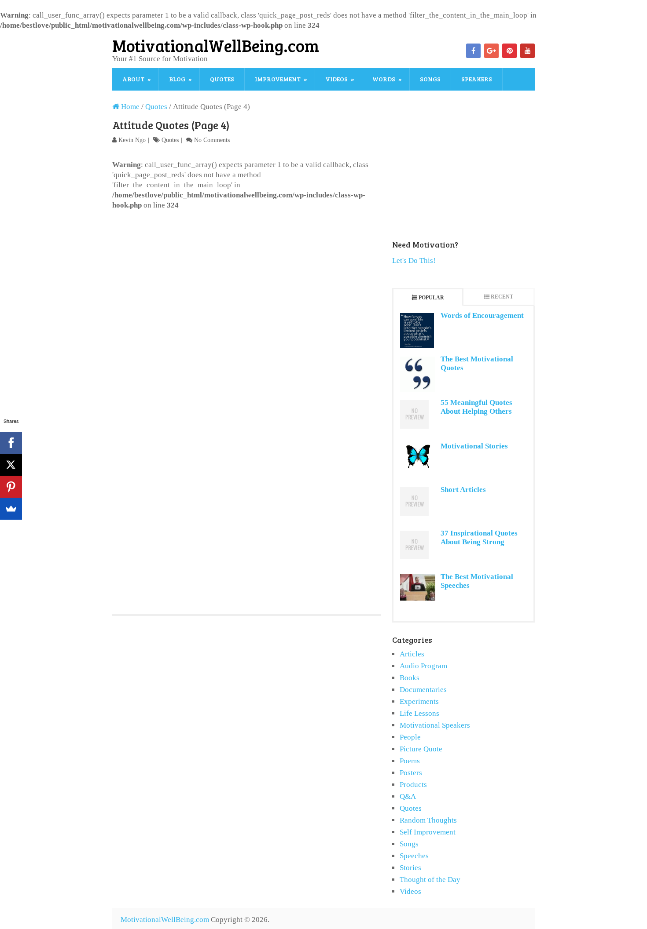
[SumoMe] (11, 509)
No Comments (212, 140)
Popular (431, 298)
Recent (502, 297)
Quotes (222, 79)
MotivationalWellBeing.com (215, 45)
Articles (412, 654)
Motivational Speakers (435, 725)
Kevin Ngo (132, 140)
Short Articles (463, 489)
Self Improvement (428, 832)
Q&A (408, 796)
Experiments (419, 701)
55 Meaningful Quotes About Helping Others (476, 406)
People (410, 737)
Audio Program (423, 666)
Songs (430, 79)
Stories (410, 867)
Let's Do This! (414, 260)
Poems (410, 761)
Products (413, 784)
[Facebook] (473, 51)
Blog (177, 79)
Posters (411, 773)
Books (409, 678)
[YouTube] (527, 51)
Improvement (278, 79)
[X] (11, 465)
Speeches (414, 856)
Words (383, 79)
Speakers (476, 79)
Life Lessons (419, 713)
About (133, 79)
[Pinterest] (509, 51)
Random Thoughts (428, 820)
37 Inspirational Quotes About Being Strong (479, 537)
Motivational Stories (474, 446)
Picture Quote (421, 749)
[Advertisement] (246, 276)
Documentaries (423, 689)
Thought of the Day (430, 879)
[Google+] (491, 51)
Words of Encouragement (482, 315)
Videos (336, 79)
